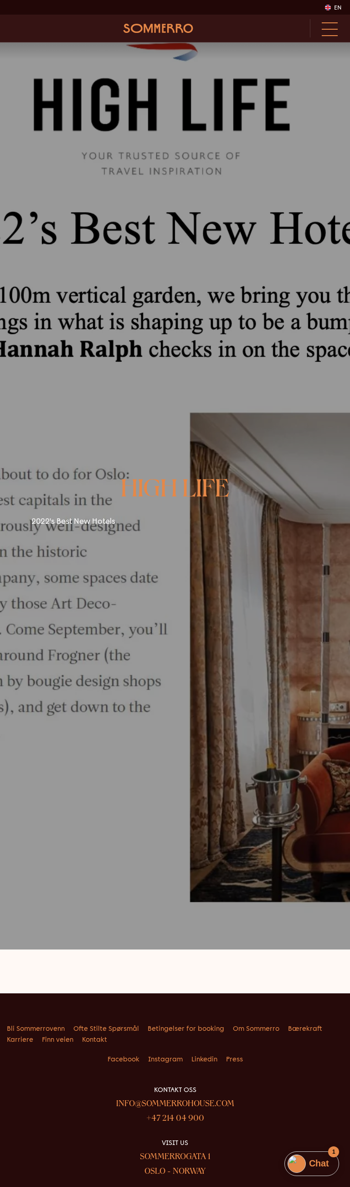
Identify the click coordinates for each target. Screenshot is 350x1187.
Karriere (20, 1039)
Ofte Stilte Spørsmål (106, 1028)
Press (234, 1059)
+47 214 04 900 (175, 1119)
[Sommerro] (158, 28)
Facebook (123, 1059)
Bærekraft (305, 1028)
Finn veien (57, 1039)
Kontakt (94, 1039)
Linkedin (204, 1059)
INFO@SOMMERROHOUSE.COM (175, 1104)
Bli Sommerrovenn (36, 1028)
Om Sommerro (256, 1028)
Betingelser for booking (186, 1028)
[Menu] (326, 28)
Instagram (165, 1059)
